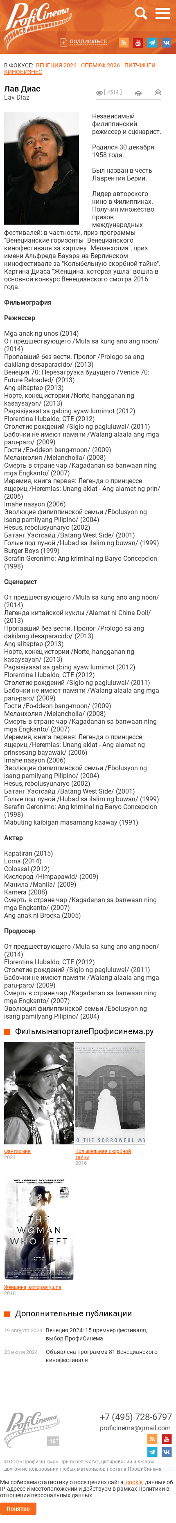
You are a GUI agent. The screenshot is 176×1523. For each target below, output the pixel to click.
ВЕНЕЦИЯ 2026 (56, 65)
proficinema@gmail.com (135, 1428)
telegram (152, 42)
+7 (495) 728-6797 (136, 1417)
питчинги (140, 65)
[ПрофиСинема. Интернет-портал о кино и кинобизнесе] (38, 17)
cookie (134, 1482)
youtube (137, 42)
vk (166, 42)
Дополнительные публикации (73, 1313)
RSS (123, 42)
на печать (138, 93)
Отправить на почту (158, 92)
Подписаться (88, 42)
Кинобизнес (23, 72)
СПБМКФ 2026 (100, 65)
